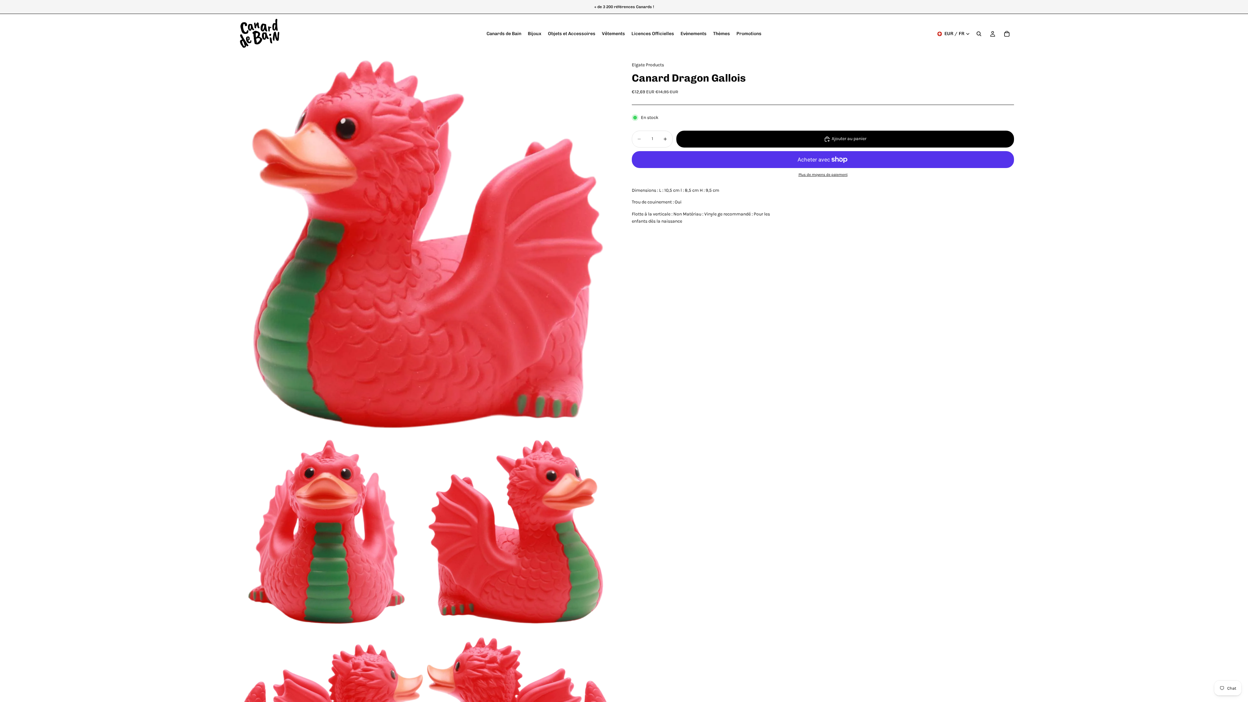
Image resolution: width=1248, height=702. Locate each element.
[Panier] (1007, 34)
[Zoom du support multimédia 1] (425, 245)
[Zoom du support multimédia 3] (521, 533)
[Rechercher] (979, 34)
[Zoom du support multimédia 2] (329, 533)
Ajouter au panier (849, 138)
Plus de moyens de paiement (823, 174)
